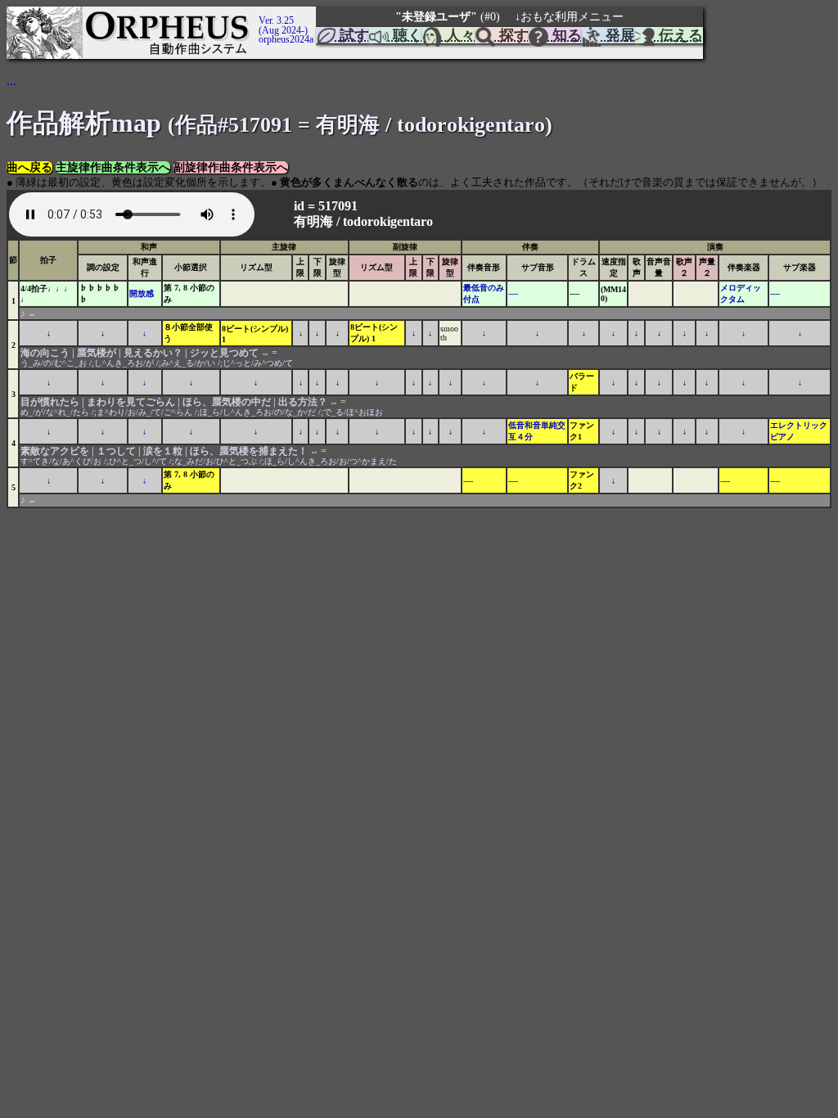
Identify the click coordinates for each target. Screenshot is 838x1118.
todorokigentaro (388, 221)
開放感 (141, 293)
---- (513, 293)
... (11, 81)
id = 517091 (327, 206)
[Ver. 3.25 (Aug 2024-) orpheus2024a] (256, 14)
